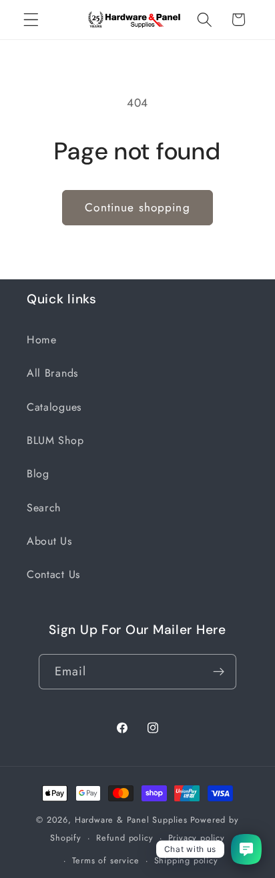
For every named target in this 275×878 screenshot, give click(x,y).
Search (44, 507)
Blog (38, 473)
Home (42, 339)
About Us (49, 541)
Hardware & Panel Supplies (131, 819)
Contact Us (53, 574)
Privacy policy (196, 837)
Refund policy (124, 837)
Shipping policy (186, 860)
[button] (31, 20)
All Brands (52, 373)
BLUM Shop (55, 440)
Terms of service (106, 860)
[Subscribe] (219, 672)
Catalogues (54, 407)
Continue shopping (137, 207)
